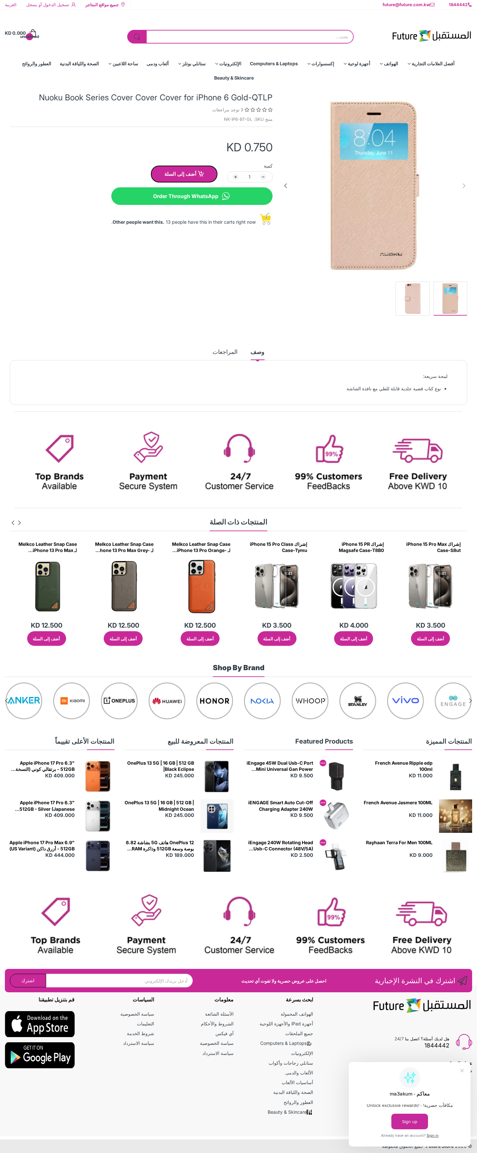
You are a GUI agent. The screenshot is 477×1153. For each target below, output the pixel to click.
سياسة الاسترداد (218, 1053)
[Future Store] (431, 33)
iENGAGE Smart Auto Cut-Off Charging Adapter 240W (280, 806)
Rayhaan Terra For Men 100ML (399, 842)
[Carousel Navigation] (16, 523)
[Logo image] (453, 701)
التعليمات (145, 1023)
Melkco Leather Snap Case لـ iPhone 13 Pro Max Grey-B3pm (124, 547)
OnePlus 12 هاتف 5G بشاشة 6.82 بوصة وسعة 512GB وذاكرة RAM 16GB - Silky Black (160, 846)
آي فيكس (224, 1033)
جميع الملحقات (299, 1033)
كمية (268, 166)
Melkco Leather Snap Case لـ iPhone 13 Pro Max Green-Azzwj (47, 547)
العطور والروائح (298, 1102)
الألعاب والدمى (299, 1072)
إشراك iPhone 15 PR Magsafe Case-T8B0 (361, 547)
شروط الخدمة (140, 1033)
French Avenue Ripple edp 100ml (404, 766)
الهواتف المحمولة (297, 1014)
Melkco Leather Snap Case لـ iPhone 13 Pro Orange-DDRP (201, 547)
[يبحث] (137, 37)
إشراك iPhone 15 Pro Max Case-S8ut (433, 547)
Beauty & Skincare (287, 1112)
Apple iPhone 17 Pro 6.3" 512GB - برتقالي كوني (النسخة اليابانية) (45, 766)
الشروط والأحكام (217, 1023)
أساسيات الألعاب (297, 1082)
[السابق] (285, 186)
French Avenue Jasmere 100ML (398, 802)
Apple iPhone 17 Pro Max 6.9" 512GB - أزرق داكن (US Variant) (42, 846)
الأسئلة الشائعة (219, 1014)
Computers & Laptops (283, 1043)
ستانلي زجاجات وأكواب (291, 1063)
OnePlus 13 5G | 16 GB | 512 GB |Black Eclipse (160, 766)
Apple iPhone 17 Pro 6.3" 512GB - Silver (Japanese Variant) (47, 806)
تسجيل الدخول (55, 4)
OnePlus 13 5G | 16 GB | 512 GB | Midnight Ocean (159, 806)
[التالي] (464, 186)
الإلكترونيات (302, 1053)
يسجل (31, 4)
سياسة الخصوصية (217, 1043)
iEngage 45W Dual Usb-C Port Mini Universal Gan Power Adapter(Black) (280, 766)
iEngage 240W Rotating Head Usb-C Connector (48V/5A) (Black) (280, 846)
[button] (258, 109)
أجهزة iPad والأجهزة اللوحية (286, 1023)
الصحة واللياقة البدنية (293, 1092)
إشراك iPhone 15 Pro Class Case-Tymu (278, 547)
